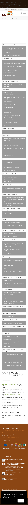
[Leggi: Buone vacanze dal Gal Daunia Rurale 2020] (3, 460)
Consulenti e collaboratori (10, 81)
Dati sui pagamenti (8, 280)
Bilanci (5, 219)
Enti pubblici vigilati (8, 162)
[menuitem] (20, 13)
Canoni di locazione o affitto (10, 236)
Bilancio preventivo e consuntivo (12, 222)
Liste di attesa (7, 274)
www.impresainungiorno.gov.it (12, 394)
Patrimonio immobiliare (9, 233)
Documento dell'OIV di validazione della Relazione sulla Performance (13, 149)
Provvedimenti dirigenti (9, 191)
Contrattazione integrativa (10, 122)
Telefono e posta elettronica (11, 78)
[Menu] (24, 13)
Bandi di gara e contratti (10, 194)
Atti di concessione (8, 216)
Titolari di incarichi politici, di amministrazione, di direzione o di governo (14, 62)
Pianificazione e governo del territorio (13, 306)
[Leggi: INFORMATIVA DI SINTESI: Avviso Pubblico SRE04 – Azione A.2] (3, 473)
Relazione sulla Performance (11, 145)
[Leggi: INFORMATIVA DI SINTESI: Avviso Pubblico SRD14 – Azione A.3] (3, 479)
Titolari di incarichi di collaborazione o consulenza (13, 85)
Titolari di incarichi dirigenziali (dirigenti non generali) (14, 98)
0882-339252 (8, 9)
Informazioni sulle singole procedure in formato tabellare (13, 204)
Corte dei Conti (7, 253)
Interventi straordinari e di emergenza (13, 326)
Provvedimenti (7, 185)
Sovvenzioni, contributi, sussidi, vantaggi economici (12, 209)
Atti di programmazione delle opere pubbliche (12, 297)
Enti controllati (7, 159)
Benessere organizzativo (10, 359)
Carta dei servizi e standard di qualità (13, 260)
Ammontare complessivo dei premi (12, 152)
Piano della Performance (10, 143)
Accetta (21, 500)
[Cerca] (20, 13)
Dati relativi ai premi (8, 155)
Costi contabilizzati (8, 265)
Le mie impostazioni (9, 500)
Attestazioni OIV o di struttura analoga (13, 354)
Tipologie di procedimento (10, 177)
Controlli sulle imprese (9, 368)
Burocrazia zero (7, 357)
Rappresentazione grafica (10, 170)
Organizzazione (7, 58)
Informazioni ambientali (9, 313)
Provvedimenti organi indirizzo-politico (13, 188)
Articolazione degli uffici (9, 75)
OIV (4, 125)
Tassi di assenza (7, 112)
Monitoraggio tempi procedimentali (12, 365)
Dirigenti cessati (8, 101)
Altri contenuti (7, 333)
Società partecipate (8, 165)
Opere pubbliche (7, 289)
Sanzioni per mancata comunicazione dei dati (14, 67)
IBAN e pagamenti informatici (11, 286)
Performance (6, 135)
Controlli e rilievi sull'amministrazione (13, 239)
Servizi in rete (7, 268)
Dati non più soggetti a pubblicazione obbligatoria (13, 350)
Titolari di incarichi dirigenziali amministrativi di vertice (11, 93)
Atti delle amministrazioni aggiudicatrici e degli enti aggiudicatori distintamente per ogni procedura (14, 199)
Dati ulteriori (7, 346)
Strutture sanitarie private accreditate (13, 320)
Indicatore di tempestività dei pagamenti (14, 283)
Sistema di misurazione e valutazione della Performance (14, 139)
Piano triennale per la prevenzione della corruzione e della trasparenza (13, 49)
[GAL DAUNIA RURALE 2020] (11, 13)
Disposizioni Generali (9, 45)
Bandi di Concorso (8, 128)
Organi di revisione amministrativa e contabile (12, 250)
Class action (6, 263)
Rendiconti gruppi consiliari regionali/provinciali (10, 71)
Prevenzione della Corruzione (11, 336)
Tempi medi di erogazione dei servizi (13, 271)
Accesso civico (7, 339)
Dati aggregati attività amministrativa (13, 362)
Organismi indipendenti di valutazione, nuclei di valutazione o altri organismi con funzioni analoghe (14, 244)
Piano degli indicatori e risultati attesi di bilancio (13, 226)
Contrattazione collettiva (10, 119)
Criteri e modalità (8, 213)
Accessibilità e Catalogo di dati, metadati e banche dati (14, 342)
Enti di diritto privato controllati (11, 167)
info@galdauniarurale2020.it (17, 9)
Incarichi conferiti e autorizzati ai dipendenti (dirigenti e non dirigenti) (12, 116)
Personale (6, 89)
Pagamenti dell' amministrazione (12, 277)
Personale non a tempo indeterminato (13, 110)
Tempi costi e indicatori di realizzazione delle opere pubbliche (13, 302)
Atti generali (7, 52)
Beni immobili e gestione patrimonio (13, 230)
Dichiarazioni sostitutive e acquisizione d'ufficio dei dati (13, 180)
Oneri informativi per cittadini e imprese (13, 55)
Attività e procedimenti (9, 173)
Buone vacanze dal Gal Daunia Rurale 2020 (14, 459)
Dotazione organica (8, 107)
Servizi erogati (7, 257)
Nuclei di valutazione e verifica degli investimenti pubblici (12, 293)
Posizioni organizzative (9, 104)
